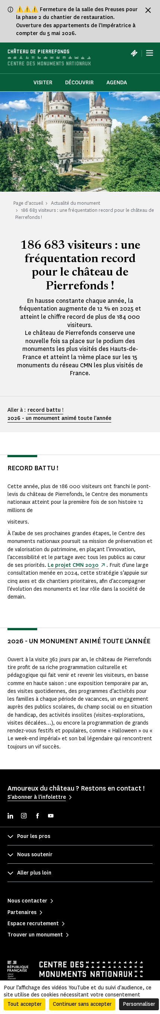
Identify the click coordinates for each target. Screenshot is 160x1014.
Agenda (116, 82)
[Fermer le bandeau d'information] (148, 10)
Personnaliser (139, 1004)
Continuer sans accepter (82, 1004)
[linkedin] (10, 816)
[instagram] (24, 816)
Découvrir (79, 82)
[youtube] (51, 816)
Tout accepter (24, 1004)
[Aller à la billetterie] (134, 53)
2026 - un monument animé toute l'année (59, 418)
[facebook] (37, 816)
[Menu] (149, 53)
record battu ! (45, 410)
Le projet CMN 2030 (73, 565)
